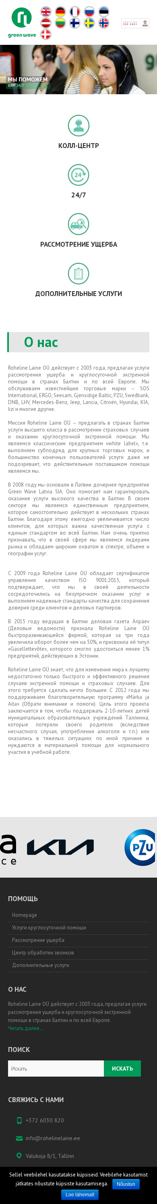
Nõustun (126, 1184)
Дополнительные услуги (40, 965)
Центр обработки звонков (43, 952)
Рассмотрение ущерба (38, 940)
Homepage (24, 915)
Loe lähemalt (80, 1195)
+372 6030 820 (45, 1120)
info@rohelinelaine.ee (53, 1138)
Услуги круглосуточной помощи (49, 927)
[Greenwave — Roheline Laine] (22, 22)
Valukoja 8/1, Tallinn (50, 1156)
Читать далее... (26, 1028)
